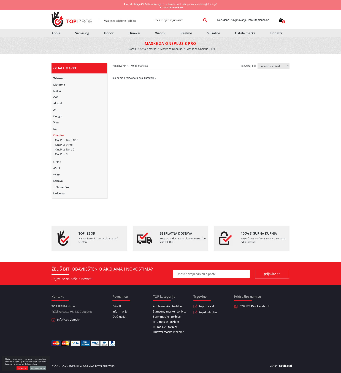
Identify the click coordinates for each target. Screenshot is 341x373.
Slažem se (22, 368)
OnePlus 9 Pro (64, 144)
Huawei (134, 33)
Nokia (57, 91)
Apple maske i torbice (167, 306)
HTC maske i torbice (166, 322)
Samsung (82, 33)
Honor (109, 33)
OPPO (57, 162)
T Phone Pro (61, 187)
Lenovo (58, 180)
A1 (55, 110)
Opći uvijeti (119, 317)
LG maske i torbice (165, 327)
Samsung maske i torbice (169, 311)
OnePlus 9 (61, 154)
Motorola (59, 84)
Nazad (132, 49)
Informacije (120, 311)
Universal (59, 193)
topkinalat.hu (208, 312)
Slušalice (213, 33)
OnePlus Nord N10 (66, 140)
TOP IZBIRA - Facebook (254, 306)
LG (55, 128)
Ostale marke (245, 33)
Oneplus (58, 135)
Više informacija (38, 368)
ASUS (56, 168)
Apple (56, 33)
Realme (186, 33)
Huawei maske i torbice (168, 332)
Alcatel (57, 103)
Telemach (59, 78)
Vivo (56, 122)
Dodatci (276, 33)
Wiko (56, 174)
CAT (55, 97)
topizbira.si (206, 306)
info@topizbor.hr (68, 320)
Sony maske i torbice (167, 317)
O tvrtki (117, 306)
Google (57, 116)
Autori (274, 365)
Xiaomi (160, 33)
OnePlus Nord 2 (65, 149)
